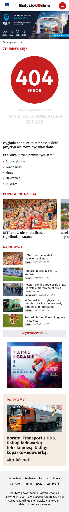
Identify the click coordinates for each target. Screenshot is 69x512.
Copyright (11, 496)
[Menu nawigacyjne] (62, 6)
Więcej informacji (18, 460)
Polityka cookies (49, 493)
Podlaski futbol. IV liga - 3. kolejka (41, 272)
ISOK (39, 483)
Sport (28, 262)
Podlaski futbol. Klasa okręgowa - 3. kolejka (45, 319)
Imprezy (11, 183)
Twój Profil (52, 483)
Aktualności (31, 295)
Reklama (29, 478)
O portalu (15, 478)
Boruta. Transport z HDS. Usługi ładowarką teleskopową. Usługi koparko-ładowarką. (31, 445)
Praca (56, 478)
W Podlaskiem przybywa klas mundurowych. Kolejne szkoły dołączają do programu (43, 303)
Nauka (28, 311)
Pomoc (28, 483)
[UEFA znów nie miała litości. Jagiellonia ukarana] (30, 214)
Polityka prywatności (23, 493)
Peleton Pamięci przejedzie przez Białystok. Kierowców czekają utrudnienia (45, 288)
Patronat (44, 478)
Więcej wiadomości (32, 333)
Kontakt (15, 483)
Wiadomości (14, 167)
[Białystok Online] (34, 6)
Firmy (9, 172)
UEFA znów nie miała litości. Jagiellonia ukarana (24, 235)
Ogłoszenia (13, 178)
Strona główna (10, 42)
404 (22, 42)
